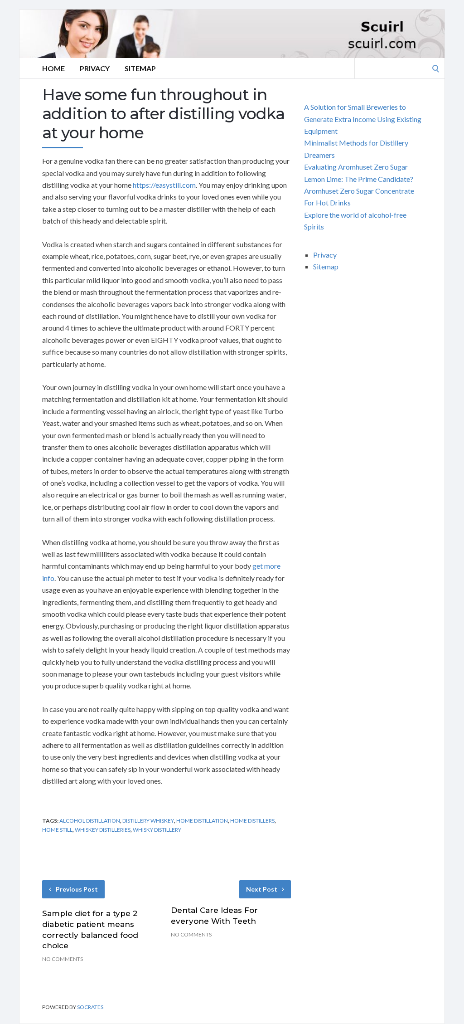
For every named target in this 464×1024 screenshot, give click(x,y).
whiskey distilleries (102, 829)
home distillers (252, 820)
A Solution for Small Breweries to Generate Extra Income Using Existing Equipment (362, 118)
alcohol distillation (89, 820)
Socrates (90, 1007)
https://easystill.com (164, 184)
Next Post (261, 889)
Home (53, 68)
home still (57, 829)
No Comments (62, 959)
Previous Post (77, 889)
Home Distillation (202, 820)
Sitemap (140, 68)
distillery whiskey (148, 820)
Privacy (95, 68)
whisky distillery (157, 829)
